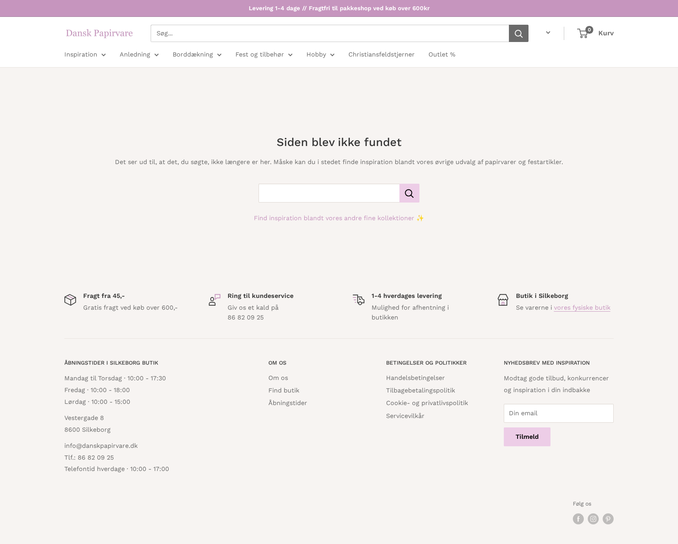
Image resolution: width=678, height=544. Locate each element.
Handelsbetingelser (415, 378)
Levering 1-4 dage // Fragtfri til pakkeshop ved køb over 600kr (339, 8)
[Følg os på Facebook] (578, 519)
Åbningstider (287, 403)
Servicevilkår (405, 416)
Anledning (135, 54)
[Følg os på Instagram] (593, 519)
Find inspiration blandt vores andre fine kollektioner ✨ (339, 218)
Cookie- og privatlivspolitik (427, 403)
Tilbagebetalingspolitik (420, 390)
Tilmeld (527, 436)
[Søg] (519, 33)
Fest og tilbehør (259, 54)
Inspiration (80, 54)
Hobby (316, 54)
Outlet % (442, 54)
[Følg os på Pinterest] (608, 519)
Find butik (283, 390)
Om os (278, 378)
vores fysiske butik (582, 307)
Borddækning (193, 54)
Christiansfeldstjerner (381, 54)
